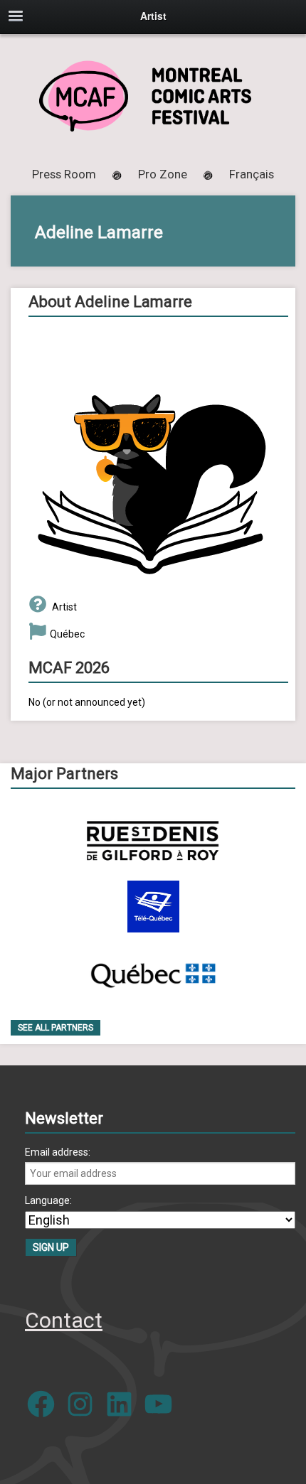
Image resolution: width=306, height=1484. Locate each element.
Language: (48, 1200)
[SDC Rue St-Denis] (153, 840)
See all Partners (55, 1028)
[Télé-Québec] (153, 906)
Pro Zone (162, 174)
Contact (63, 1320)
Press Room (64, 174)
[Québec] (153, 973)
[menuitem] (251, 174)
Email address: (57, 1152)
